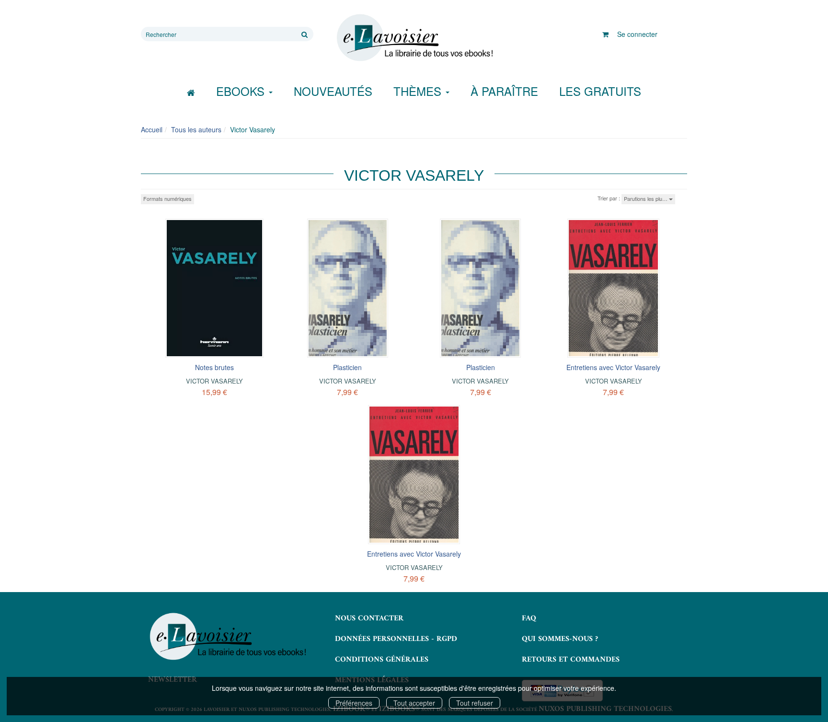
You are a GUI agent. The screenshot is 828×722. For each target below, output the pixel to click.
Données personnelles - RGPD (396, 639)
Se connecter (637, 34)
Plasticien (347, 367)
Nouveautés (333, 90)
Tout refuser (474, 703)
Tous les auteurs (196, 129)
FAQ (529, 618)
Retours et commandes (571, 659)
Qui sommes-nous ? (560, 639)
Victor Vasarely (214, 380)
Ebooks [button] (242, 90)
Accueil (151, 129)
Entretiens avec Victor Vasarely (613, 367)
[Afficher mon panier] (605, 34)
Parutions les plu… (646, 198)
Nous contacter (369, 618)
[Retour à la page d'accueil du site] (414, 38)
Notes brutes (214, 367)
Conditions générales (381, 659)
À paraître (504, 90)
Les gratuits (600, 90)
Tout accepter (414, 703)
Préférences (353, 703)
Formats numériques (167, 198)
